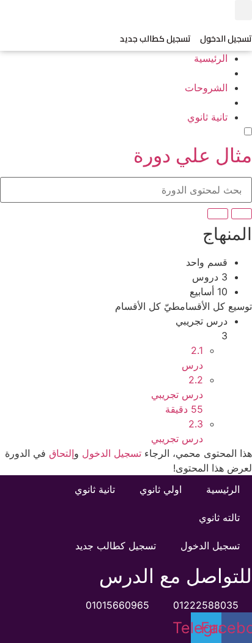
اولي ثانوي (160, 489)
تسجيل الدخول (226, 39)
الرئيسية (223, 489)
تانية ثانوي (95, 489)
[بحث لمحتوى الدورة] (241, 213)
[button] (243, 10)
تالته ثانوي (219, 517)
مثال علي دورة (192, 155)
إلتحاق (61, 453)
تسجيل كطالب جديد (155, 39)
